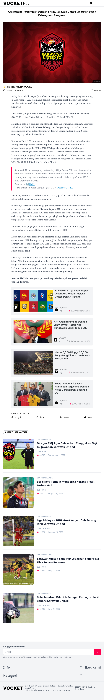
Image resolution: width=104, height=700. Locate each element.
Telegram (27, 657)
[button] (97, 3)
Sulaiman (97, 90)
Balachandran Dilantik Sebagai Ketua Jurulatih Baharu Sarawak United (68, 599)
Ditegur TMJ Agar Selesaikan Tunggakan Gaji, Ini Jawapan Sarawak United (67, 445)
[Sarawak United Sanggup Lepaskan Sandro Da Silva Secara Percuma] (18, 569)
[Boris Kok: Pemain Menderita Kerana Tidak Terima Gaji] (18, 492)
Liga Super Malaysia (45, 439)
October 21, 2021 (65, 187)
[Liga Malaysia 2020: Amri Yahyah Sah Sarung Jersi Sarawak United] (18, 531)
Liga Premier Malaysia (21, 87)
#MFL (32, 184)
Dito (44, 451)
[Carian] (91, 3)
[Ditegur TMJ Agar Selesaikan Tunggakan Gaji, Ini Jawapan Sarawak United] (18, 454)
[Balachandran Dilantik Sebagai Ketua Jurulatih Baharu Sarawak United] (18, 608)
